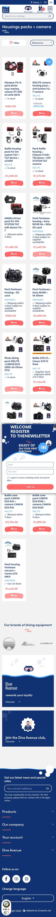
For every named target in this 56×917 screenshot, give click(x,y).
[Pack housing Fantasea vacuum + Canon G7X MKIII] (14, 570)
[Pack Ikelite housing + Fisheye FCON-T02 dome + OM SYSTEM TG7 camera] (42, 155)
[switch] (6, 912)
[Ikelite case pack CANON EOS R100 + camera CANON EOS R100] (42, 502)
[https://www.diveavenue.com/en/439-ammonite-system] (46, 644)
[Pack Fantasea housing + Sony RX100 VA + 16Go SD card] (42, 226)
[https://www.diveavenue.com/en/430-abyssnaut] (9, 644)
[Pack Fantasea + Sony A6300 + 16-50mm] (42, 296)
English (27, 898)
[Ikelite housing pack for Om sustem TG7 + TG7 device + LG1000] (14, 155)
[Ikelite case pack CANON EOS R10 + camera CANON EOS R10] (14, 502)
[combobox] (42, 43)
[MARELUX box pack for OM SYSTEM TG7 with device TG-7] (14, 226)
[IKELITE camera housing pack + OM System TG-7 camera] (42, 88)
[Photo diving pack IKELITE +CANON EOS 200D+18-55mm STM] (14, 363)
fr (45, 2)
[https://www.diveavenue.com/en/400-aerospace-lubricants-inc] (28, 644)
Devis (36, 2)
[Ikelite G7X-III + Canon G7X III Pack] (42, 363)
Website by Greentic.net (38, 910)
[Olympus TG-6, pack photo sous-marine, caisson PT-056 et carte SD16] (14, 88)
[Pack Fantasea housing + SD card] (14, 296)
